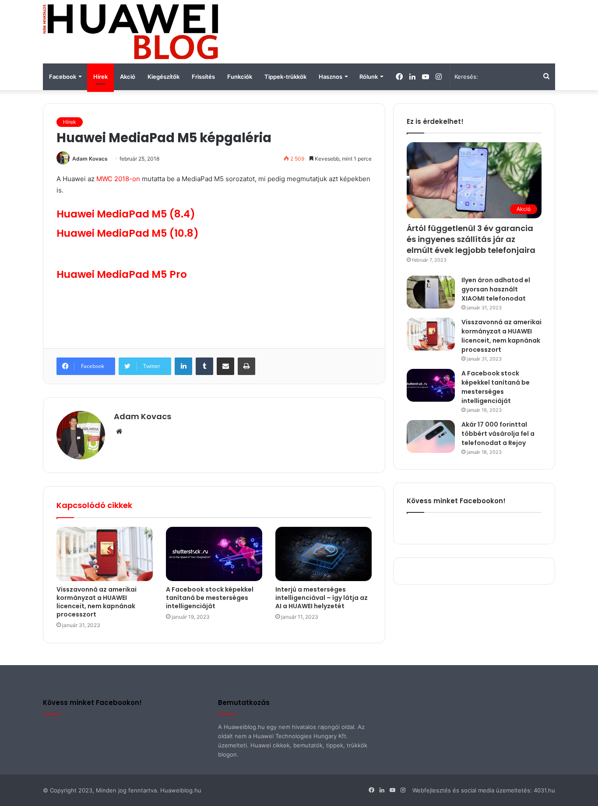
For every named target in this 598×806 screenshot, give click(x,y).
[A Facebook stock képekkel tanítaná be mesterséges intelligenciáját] (214, 554)
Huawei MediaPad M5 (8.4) (125, 214)
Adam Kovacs (90, 158)
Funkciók (239, 76)
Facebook (62, 76)
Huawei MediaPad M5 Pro (121, 274)
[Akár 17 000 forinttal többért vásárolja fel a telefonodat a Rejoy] (431, 436)
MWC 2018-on (118, 179)
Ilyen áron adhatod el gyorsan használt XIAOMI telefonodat (495, 289)
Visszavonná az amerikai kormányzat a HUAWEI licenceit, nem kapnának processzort (96, 602)
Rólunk (368, 76)
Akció (127, 76)
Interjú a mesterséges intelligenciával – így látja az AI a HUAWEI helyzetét (321, 597)
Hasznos (330, 76)
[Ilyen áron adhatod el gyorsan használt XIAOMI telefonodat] (431, 292)
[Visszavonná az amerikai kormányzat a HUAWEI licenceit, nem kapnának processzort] (104, 554)
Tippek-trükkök (285, 76)
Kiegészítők (163, 76)
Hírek (100, 76)
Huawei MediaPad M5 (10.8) (127, 233)
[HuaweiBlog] (130, 31)
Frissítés (203, 76)
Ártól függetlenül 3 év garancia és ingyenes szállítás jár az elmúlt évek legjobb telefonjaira (471, 239)
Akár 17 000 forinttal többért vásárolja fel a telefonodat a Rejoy (498, 433)
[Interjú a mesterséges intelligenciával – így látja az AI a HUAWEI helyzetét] (323, 554)
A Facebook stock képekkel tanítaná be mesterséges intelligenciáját (209, 597)
